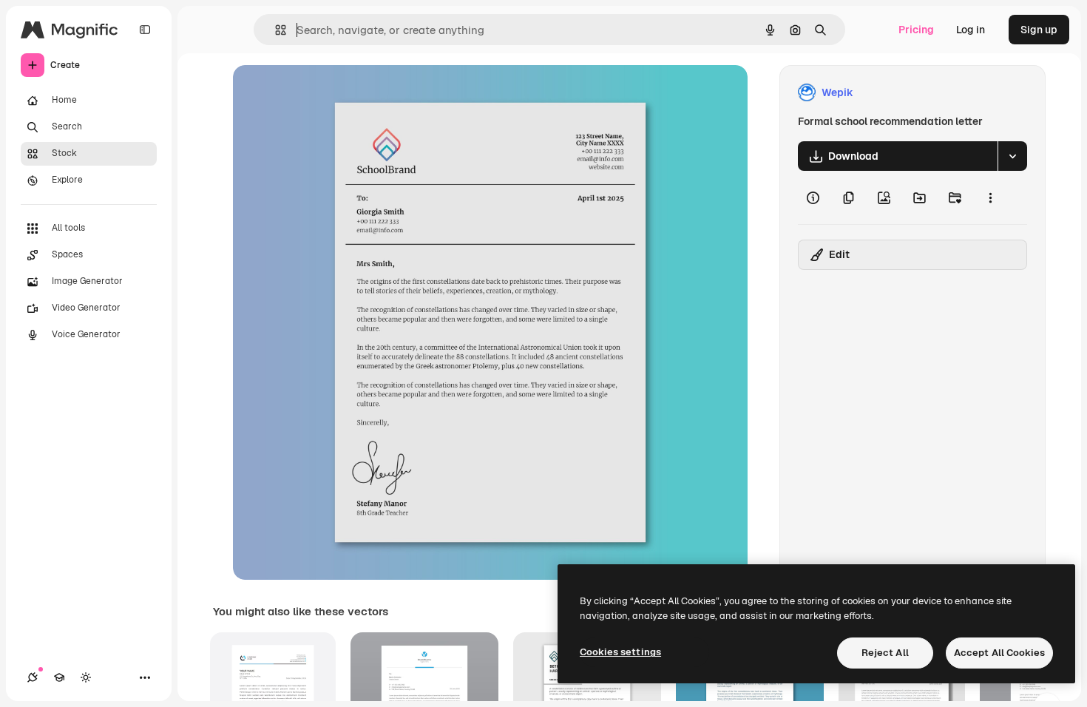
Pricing (916, 29)
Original (327, 93)
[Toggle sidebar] (145, 29)
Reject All (885, 652)
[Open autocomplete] (274, 29)
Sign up (1038, 29)
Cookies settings (620, 652)
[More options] (990, 197)
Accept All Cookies (999, 652)
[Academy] (59, 677)
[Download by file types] (1012, 156)
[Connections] (32, 677)
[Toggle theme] (86, 677)
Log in (970, 29)
